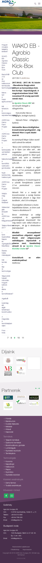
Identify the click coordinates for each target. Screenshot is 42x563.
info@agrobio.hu (16, 520)
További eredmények (13, 485)
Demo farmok (11, 483)
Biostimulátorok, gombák (15, 445)
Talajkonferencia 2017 (5, 226)
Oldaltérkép (15, 549)
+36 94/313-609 (16, 515)
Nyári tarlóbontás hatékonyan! (5, 175)
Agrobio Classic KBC (23, 103)
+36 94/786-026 (16, 517)
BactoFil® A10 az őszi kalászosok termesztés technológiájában (5, 81)
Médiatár (9, 427)
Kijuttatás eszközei (13, 475)
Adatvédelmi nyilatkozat (21, 547)
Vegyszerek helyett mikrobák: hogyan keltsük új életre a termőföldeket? (5, 285)
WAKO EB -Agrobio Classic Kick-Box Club (5, 63)
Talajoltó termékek (12, 440)
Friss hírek (3, 331)
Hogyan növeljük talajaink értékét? (5, 48)
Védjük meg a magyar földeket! (5, 198)
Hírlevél (8, 429)
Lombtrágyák (11, 448)
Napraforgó (10, 464)
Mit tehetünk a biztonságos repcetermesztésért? (5, 110)
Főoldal (8, 418)
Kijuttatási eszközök (13, 451)
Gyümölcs (9, 472)
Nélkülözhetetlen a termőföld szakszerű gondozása (5, 163)
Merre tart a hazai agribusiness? (5, 97)
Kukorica (9, 461)
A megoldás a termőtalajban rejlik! (5, 321)
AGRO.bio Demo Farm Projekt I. (5, 124)
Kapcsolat (9, 432)
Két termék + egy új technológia (5, 265)
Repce (8, 469)
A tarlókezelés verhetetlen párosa (5, 151)
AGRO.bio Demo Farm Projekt (5, 185)
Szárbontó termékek (13, 443)
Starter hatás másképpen (5, 253)
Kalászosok (10, 467)
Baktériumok (10, 421)
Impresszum (27, 549)
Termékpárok (10, 453)
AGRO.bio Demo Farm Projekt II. (5, 138)
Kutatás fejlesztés (12, 424)
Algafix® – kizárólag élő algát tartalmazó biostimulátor (5, 305)
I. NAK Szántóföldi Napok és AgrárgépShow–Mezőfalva (5, 239)
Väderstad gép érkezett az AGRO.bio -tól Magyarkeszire (5, 214)
